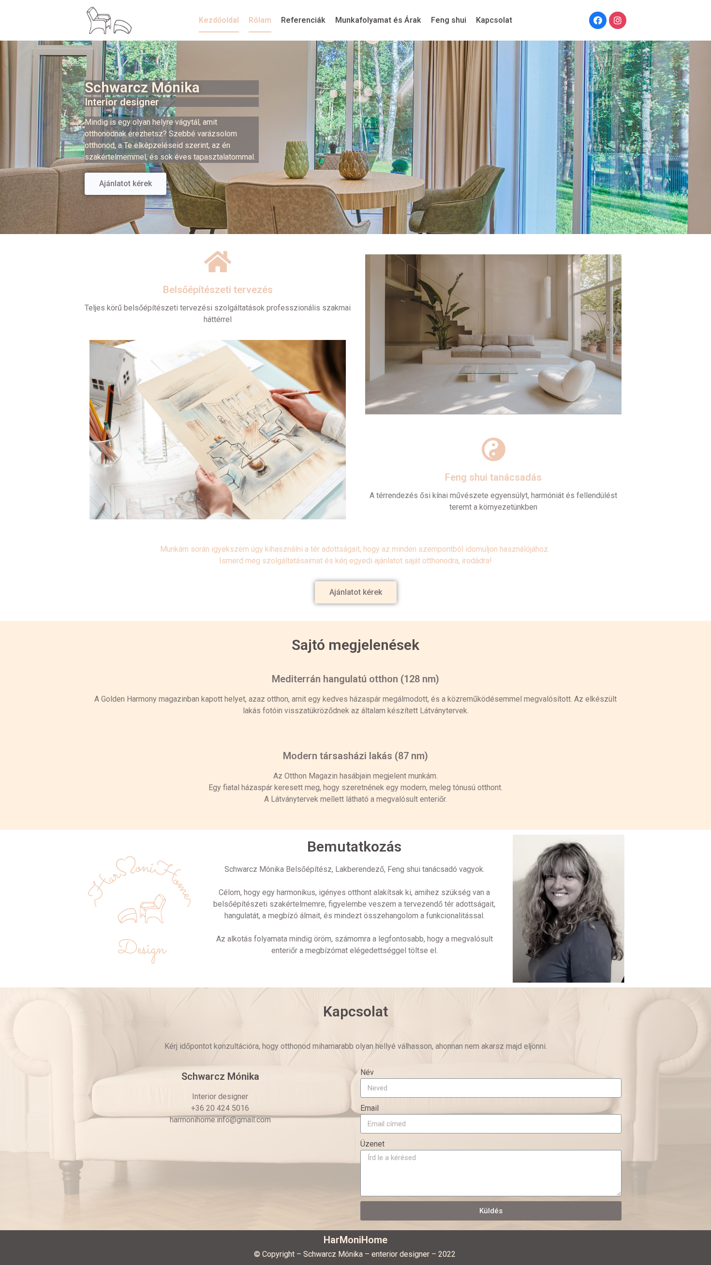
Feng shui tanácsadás (493, 477)
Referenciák (303, 20)
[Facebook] (598, 20)
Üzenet (372, 1143)
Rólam (260, 20)
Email (369, 1108)
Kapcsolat (494, 20)
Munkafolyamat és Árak (378, 20)
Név (367, 1072)
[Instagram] (617, 20)
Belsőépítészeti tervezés (218, 289)
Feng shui (448, 20)
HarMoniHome (355, 1240)
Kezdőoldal (219, 20)
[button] (125, 184)
